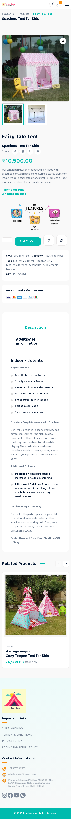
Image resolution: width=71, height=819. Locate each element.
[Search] (51, 4)
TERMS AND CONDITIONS (17, 735)
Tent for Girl (43, 261)
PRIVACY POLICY (12, 741)
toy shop (11, 269)
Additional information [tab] (27, 342)
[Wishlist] (48, 240)
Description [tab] (35, 328)
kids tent (29, 261)
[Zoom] (63, 41)
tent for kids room (16, 265)
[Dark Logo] (8, 4)
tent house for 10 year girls (44, 265)
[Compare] (61, 240)
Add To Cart (28, 241)
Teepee (9, 647)
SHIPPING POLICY (12, 728)
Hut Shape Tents (54, 256)
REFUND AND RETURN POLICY (20, 747)
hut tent (17, 261)
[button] (7, 68)
